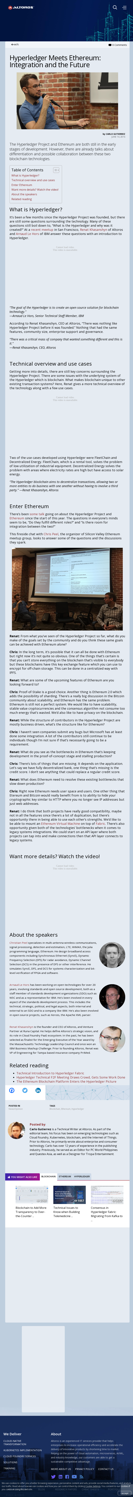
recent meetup (42, 230)
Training (9, 1468)
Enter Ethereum (21, 185)
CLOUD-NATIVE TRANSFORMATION (14, 1442)
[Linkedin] (38, 1092)
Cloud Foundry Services (19, 1456)
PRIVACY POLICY (84, 1469)
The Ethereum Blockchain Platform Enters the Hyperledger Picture (66, 1081)
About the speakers (24, 194)
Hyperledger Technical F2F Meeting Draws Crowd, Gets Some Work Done (70, 1077)
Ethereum (17, 518)
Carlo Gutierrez (115, 134)
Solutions (10, 1462)
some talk (37, 514)
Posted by (37, 1124)
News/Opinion (16, 1108)
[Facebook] (11, 1092)
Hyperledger (78, 1108)
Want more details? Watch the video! (34, 189)
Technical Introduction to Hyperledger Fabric (50, 1073)
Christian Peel (18, 942)
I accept (124, 1493)
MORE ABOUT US (61, 1469)
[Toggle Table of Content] (54, 170)
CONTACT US (106, 1469)
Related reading (21, 199)
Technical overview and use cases (33, 180)
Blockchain (55, 1108)
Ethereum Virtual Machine (60, 823)
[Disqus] (67, 1274)
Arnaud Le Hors (27, 234)
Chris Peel (51, 534)
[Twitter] (25, 1092)
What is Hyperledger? (25, 175)
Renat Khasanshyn (93, 230)
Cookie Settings (92, 1486)
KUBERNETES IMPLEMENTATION (22, 1450)
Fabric (100, 823)
